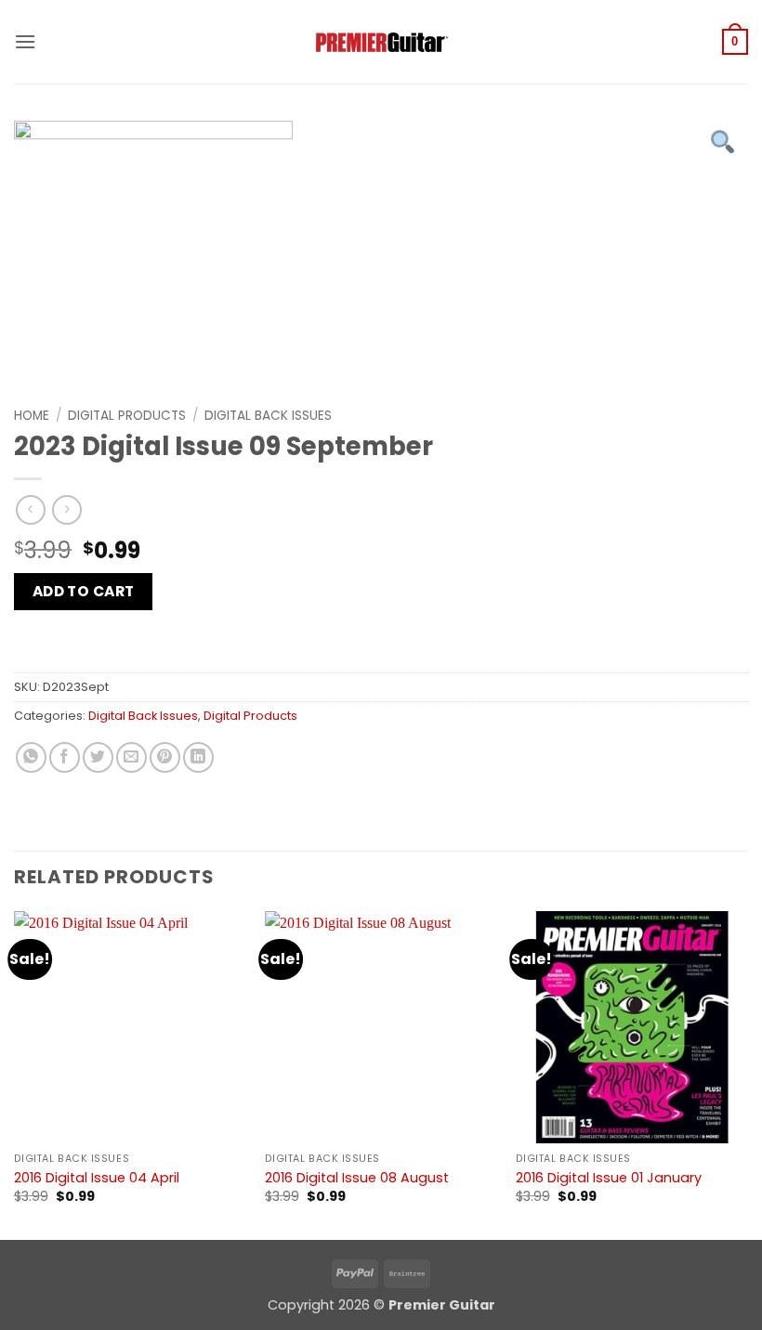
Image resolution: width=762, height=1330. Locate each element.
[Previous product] (66, 509)
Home (31, 415)
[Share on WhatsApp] (31, 757)
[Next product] (30, 509)
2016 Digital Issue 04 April (96, 1178)
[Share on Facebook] (64, 757)
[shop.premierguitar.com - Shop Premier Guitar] (381, 42)
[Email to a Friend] (131, 757)
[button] (25, 41)
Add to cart (84, 591)
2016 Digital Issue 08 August (357, 1178)
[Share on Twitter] (98, 757)
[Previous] (15, 1074)
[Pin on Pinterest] (165, 757)
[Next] (747, 1074)
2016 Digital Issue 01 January (609, 1178)
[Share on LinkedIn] (198, 757)
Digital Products (127, 415)
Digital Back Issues (268, 415)
